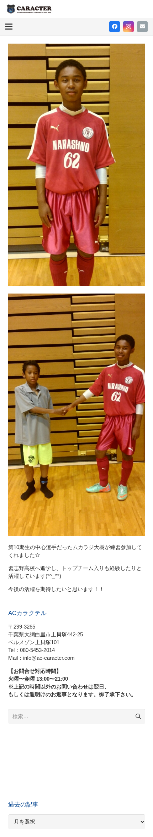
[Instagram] (128, 26)
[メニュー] (9, 26)
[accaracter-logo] (29, 9)
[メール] (142, 26)
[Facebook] (114, 26)
